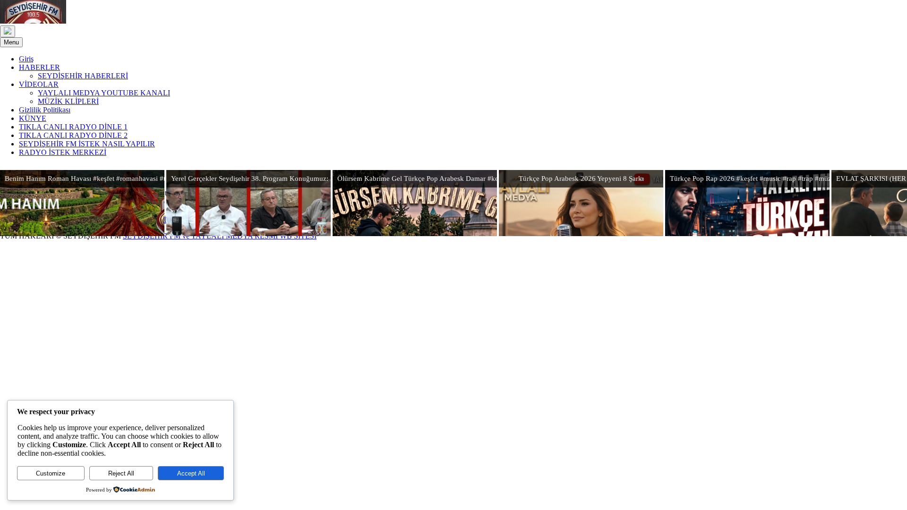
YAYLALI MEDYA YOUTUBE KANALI (104, 93)
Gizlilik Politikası (44, 110)
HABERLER (39, 67)
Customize (50, 473)
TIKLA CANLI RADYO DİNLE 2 (73, 135)
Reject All (121, 473)
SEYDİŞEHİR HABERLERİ (83, 76)
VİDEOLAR (39, 84)
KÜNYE (32, 118)
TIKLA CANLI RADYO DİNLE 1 (73, 127)
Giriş (26, 59)
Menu (11, 42)
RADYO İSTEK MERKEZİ (62, 152)
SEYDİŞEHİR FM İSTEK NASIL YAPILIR (87, 144)
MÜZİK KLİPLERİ (68, 101)
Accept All (191, 473)
